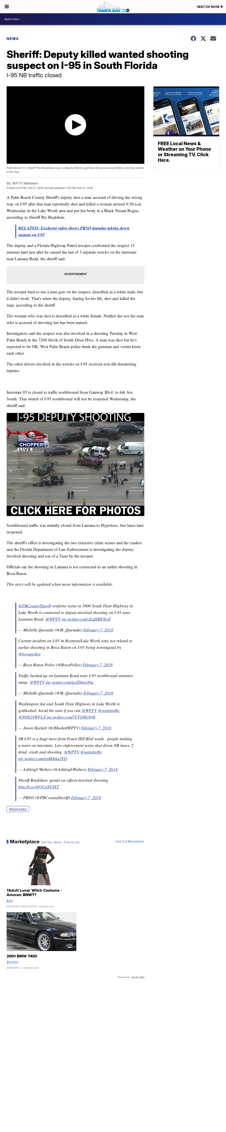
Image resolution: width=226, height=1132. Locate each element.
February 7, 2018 (98, 630)
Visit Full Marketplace (129, 841)
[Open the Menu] (6, 6)
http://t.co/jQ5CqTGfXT (38, 786)
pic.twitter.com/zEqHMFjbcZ (86, 619)
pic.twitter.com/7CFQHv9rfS (71, 717)
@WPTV (53, 619)
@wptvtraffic (109, 710)
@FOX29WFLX (32, 717)
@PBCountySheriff (34, 605)
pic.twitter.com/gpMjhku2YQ (42, 758)
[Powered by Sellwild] (138, 977)
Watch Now (208, 7)
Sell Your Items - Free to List (60, 842)
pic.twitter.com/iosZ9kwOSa (69, 682)
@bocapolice (29, 654)
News (13, 38)
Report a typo (18, 809)
